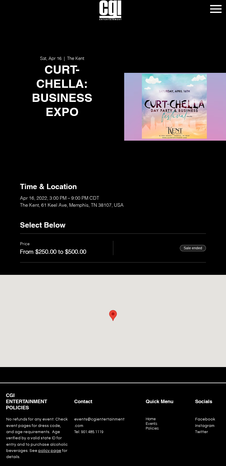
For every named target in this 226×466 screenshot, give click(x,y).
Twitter (201, 432)
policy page (49, 451)
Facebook (205, 419)
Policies (152, 428)
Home (151, 418)
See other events (62, 148)
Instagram (205, 426)
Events (151, 423)
